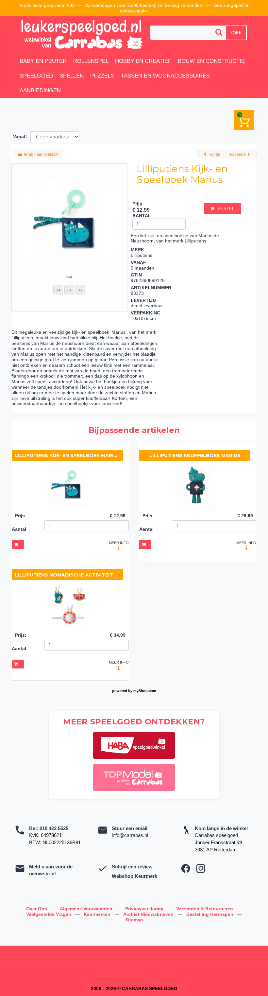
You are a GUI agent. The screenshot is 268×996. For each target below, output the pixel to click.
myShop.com (144, 691)
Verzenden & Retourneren (205, 908)
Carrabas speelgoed (216, 835)
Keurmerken (98, 914)
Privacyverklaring (145, 908)
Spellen (71, 76)
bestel (226, 208)
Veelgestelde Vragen (49, 914)
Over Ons (37, 908)
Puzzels (102, 76)
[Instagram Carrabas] (200, 868)
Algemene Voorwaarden (87, 908)
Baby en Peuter (43, 61)
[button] (58, 290)
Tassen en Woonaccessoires (165, 76)
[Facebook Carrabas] (185, 868)
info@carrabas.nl (130, 835)
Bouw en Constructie (211, 61)
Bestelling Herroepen (210, 914)
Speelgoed (36, 76)
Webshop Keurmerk (134, 876)
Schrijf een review (132, 866)
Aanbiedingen (40, 90)
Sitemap (134, 919)
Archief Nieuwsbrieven (149, 914)
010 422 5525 (54, 828)
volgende (237, 154)
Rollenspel (91, 61)
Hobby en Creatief (143, 61)
